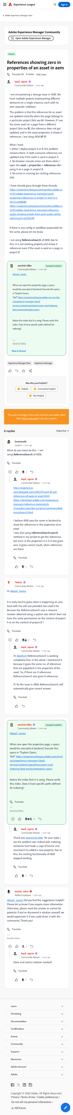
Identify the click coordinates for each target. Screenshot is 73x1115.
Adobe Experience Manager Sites (18, 15)
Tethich (18, 582)
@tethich (22, 655)
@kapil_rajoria (19, 274)
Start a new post (29, 418)
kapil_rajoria (21, 81)
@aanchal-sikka (34, 837)
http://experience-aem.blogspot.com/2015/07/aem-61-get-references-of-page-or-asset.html (35, 492)
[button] (18, 74)
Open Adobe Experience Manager (33, 38)
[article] (36, 457)
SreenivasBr (21, 441)
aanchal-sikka (25, 265)
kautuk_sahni (21, 891)
